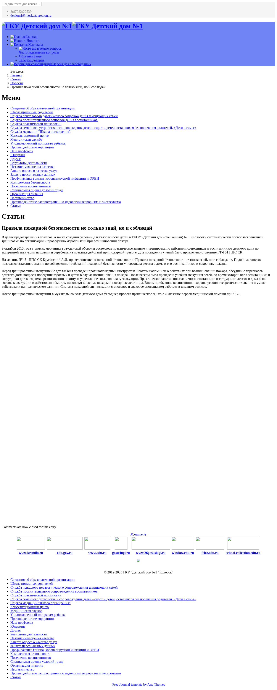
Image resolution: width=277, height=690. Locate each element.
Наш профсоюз (21, 151)
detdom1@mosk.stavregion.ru (31, 15)
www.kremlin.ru (31, 553)
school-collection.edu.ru (243, 553)
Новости (16, 83)
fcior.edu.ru (210, 553)
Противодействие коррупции (32, 147)
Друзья (15, 159)
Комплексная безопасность (30, 182)
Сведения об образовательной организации (42, 108)
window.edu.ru (183, 553)
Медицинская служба (26, 139)
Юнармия (17, 155)
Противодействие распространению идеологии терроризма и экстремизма (65, 202)
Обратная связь (30, 56)
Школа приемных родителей (31, 112)
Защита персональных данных (32, 174)
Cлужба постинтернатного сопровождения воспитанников (54, 120)
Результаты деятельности (28, 163)
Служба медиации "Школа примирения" (40, 131)
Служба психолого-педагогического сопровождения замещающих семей (64, 116)
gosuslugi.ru (121, 553)
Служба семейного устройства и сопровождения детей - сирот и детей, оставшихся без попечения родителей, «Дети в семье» (103, 128)
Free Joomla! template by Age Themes (138, 684)
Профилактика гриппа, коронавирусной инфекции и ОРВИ (54, 178)
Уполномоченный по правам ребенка (38, 143)
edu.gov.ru (64, 553)
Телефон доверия (31, 60)
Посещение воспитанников (30, 186)
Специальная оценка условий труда (36, 190)
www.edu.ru (97, 553)
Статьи (15, 79)
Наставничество (22, 198)
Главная (16, 75)
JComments (138, 534)
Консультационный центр (29, 135)
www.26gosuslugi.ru (151, 553)
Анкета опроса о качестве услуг (33, 170)
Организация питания (26, 194)
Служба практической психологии (35, 124)
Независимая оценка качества (32, 167)
